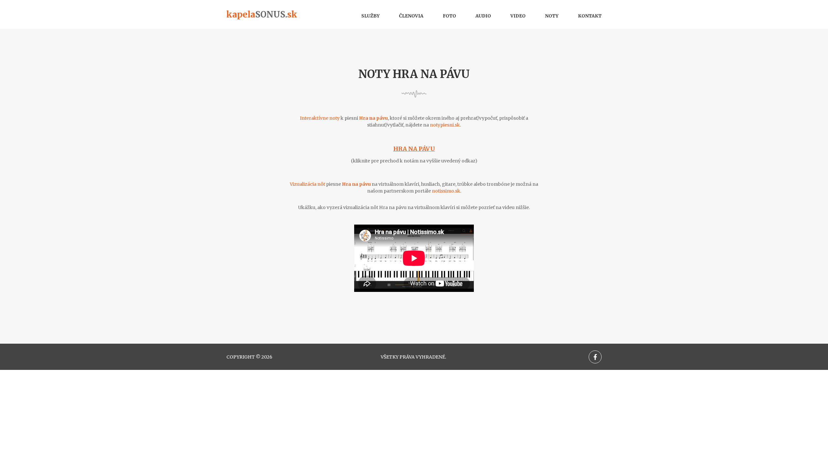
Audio (483, 16)
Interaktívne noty (320, 118)
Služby (370, 16)
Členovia (411, 16)
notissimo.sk (446, 191)
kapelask (261, 14)
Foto (449, 16)
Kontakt (590, 16)
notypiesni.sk (445, 125)
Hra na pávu (414, 148)
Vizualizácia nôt (307, 184)
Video (518, 16)
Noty (552, 16)
